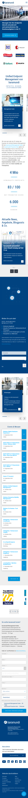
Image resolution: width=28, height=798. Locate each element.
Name (6, 660)
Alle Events (13, 579)
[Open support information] (24, 794)
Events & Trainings (6, 781)
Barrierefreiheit (20, 788)
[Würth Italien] (20, 63)
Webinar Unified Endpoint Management (10, 486)
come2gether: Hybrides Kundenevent (9, 563)
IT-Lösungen (5, 780)
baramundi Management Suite (14, 145)
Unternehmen (18, 780)
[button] (26, 2)
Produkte (4, 778)
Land (6, 695)
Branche (6, 689)
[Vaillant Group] (8, 63)
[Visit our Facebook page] (16, 761)
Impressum (4, 788)
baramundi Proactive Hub (11, 147)
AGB (16, 788)
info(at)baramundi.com (13, 734)
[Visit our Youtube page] (4, 762)
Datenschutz (11, 788)
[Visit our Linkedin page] (8, 761)
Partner (4, 783)
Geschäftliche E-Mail (9, 677)
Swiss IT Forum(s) (8, 476)
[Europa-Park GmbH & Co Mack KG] (20, 55)
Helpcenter (17, 781)
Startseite (4, 776)
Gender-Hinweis (6, 789)
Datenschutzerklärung (6, 343)
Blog (16, 776)
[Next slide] (16, 271)
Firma (6, 683)
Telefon (6, 666)
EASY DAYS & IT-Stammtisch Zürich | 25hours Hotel (11, 443)
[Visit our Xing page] (20, 761)
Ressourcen (5, 785)
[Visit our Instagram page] (24, 761)
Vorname (5, 353)
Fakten (16, 783)
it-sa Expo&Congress (9, 542)
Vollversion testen (9, 35)
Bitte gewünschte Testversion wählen (14, 701)
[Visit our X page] (12, 761)
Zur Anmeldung (14, 755)
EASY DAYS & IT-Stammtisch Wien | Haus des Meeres (11, 454)
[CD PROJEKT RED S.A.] (20, 47)
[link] (10, 2)
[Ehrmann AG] (8, 55)
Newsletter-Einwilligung (11, 349)
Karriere (17, 778)
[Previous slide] (12, 271)
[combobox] (14, 668)
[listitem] (11, 110)
